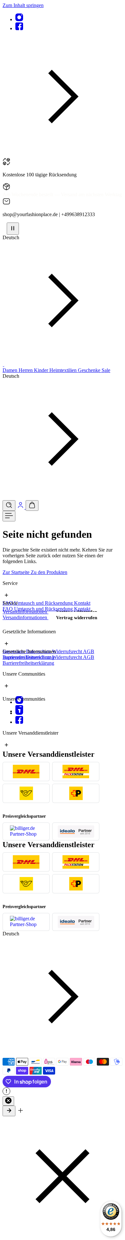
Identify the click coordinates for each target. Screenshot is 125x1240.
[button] (62, 154)
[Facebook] (19, 28)
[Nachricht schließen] (8, 1101)
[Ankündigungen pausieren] (13, 229)
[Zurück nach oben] (9, 1111)
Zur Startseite (17, 572)
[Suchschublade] (9, 505)
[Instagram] (19, 19)
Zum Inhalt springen (23, 5)
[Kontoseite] (21, 507)
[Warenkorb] (32, 505)
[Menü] (9, 516)
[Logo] (3, 364)
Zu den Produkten (49, 572)
